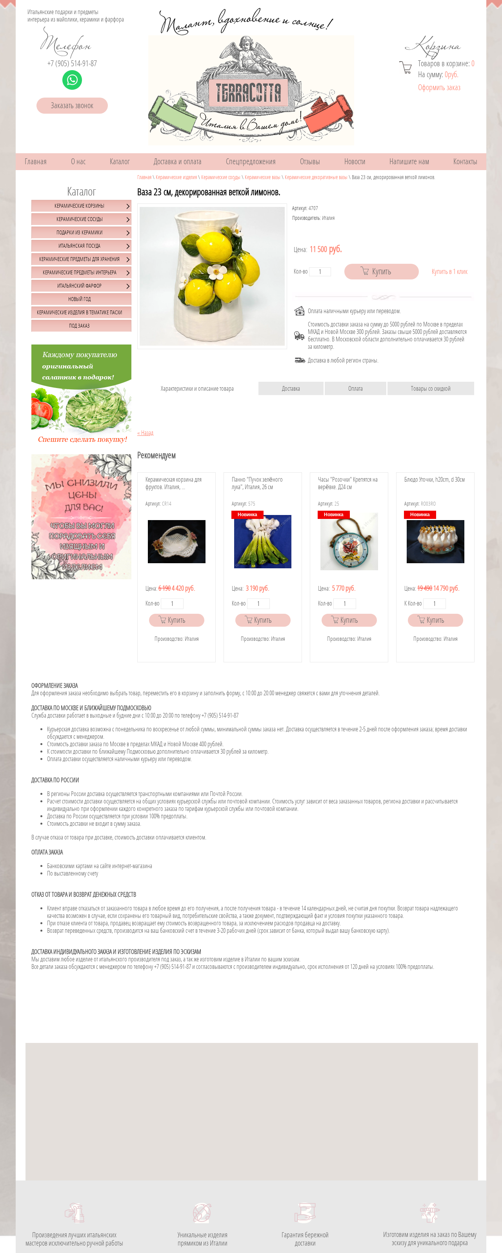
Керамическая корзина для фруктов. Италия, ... (174, 483)
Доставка (291, 388)
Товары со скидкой (431, 388)
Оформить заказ (439, 87)
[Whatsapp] (72, 80)
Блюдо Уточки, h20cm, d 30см (434, 479)
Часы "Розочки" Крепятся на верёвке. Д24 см (348, 483)
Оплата (355, 388)
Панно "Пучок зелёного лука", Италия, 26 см (257, 483)
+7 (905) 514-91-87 (72, 63)
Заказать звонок (72, 105)
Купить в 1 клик (449, 272)
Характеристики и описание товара (197, 388)
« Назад (145, 433)
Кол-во (301, 271)
